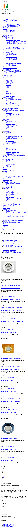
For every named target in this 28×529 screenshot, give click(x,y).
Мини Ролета (6, 156)
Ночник (5, 36)
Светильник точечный (8, 37)
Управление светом (7, 109)
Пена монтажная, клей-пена (9, 158)
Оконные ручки (9, 137)
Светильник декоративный (12, 46)
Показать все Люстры (8, 35)
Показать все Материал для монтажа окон (13, 144)
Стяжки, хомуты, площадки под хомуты (15, 216)
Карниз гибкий (9, 122)
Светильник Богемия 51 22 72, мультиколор (11, 310)
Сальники (8, 215)
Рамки (7, 163)
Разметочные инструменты (12, 193)
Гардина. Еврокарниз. (11, 121)
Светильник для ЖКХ (11, 72)
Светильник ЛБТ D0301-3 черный (9, 391)
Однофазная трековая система (13, 25)
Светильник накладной (11, 55)
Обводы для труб (10, 153)
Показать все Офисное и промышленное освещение (15, 74)
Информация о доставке (8, 524)
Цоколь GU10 (9, 89)
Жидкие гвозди (9, 111)
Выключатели (9, 161)
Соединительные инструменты (13, 204)
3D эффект (8, 33)
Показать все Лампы (8, 97)
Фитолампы (9, 92)
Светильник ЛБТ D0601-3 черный (9, 449)
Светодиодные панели (11, 53)
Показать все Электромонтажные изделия (13, 220)
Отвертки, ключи (10, 197)
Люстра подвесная (10, 31)
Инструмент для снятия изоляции (14, 200)
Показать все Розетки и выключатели (12, 167)
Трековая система (7, 23)
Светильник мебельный (11, 65)
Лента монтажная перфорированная (14, 176)
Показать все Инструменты (9, 205)
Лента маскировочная (11, 149)
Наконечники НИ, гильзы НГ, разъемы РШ (16, 212)
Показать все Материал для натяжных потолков (14, 155)
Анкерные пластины (11, 173)
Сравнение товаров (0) (6, 256)
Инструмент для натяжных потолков (14, 191)
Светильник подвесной (11, 54)
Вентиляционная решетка (9, 51)
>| (3, 478)
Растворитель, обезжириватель (13, 114)
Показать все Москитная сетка (10, 20)
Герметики (8, 115)
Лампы (5, 79)
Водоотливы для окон (11, 135)
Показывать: (3, 258)
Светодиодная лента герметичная (14, 102)
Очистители (9, 113)
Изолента (8, 211)
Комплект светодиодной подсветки (14, 99)
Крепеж (5, 171)
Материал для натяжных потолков (11, 145)
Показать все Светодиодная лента (11, 108)
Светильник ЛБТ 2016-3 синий (8, 332)
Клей (7, 116)
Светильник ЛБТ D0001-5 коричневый (10, 369)
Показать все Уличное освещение (11, 77)
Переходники (6, 208)
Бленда (7, 127)
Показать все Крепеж (8, 178)
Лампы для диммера (10, 96)
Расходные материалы (8, 209)
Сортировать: (4, 257)
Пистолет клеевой (10, 199)
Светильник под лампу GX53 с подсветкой (16, 41)
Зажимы (8, 189)
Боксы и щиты (6, 181)
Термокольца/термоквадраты (12, 152)
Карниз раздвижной (10, 124)
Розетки (8, 160)
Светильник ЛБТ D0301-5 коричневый (10, 401)
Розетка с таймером (10, 164)
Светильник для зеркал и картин (13, 61)
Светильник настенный (11, 57)
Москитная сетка (7, 18)
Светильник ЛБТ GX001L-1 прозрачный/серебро (13, 276)
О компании (6, 523)
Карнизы (5, 120)
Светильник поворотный (12, 47)
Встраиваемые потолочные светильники (15, 48)
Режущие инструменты (11, 203)
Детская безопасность (11, 133)
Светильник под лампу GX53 (13, 40)
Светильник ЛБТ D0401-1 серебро (9, 412)
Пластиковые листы (10, 154)
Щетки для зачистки (10, 194)
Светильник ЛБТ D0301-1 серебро (9, 380)
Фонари (5, 169)
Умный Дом (6, 27)
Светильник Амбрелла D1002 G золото (10, 299)
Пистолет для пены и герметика (13, 198)
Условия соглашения (8, 526)
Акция (4, 226)
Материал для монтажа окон (9, 132)
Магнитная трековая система (12, 24)
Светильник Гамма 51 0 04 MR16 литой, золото (12, 321)
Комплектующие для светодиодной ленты (16, 107)
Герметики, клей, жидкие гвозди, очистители (13, 110)
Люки (4, 223)
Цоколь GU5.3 (9, 82)
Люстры (5, 29)
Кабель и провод (7, 206)
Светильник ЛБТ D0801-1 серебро (9, 460)
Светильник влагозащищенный (13, 63)
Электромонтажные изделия (9, 210)
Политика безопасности (8, 525)
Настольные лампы (7, 69)
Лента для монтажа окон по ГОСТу (14, 136)
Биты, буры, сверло (10, 195)
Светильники (6, 52)
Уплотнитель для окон (11, 142)
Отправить (4, 514)
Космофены (6, 131)
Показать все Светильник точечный (11, 49)
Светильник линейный (11, 59)
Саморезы (8, 177)
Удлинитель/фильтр (7, 180)
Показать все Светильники (9, 66)
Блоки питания (9, 104)
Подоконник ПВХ (10, 141)
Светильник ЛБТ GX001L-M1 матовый (10, 288)
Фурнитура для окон (10, 143)
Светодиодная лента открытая (13, 100)
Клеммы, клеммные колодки (12, 219)
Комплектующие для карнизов (13, 128)
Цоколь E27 (8, 83)
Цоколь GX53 (9, 80)
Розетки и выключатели (8, 159)
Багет (7, 147)
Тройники (8, 166)
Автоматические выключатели (13, 183)
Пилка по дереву (10, 192)
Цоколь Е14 (8, 85)
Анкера (7, 172)
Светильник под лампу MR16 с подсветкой (16, 43)
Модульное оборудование (9, 182)
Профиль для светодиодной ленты (14, 105)
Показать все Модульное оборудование (12, 186)
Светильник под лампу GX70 (13, 44)
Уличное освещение (8, 75)
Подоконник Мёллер (11, 139)
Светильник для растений (12, 60)
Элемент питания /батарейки (10, 170)
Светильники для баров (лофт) (10, 68)
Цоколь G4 (8, 88)
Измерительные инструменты (13, 201)
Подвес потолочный (10, 32)
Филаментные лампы (11, 94)
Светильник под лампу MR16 (13, 42)
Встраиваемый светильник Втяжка (14, 38)
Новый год (5, 225)
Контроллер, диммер (11, 103)
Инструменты (6, 188)
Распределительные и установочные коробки (16, 214)
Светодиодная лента (8, 98)
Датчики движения (7, 187)
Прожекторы (9, 76)
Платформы (8, 150)
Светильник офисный (11, 64)
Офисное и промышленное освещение (12, 71)
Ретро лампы (9, 93)
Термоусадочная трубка (11, 217)
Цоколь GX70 (9, 81)
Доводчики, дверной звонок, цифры (11, 222)
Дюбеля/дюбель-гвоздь (11, 175)
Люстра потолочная (10, 30)
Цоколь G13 (9, 91)
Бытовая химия (6, 221)
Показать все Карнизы (8, 130)
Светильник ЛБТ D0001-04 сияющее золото (11, 358)
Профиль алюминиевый (11, 125)
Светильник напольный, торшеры (11, 70)
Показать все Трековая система (10, 26)
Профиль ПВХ (9, 126)
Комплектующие (10, 19)
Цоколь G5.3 (9, 86)
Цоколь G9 (8, 87)
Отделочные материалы (11, 138)
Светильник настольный (11, 58)
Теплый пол (6, 21)
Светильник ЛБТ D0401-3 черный (9, 438)
